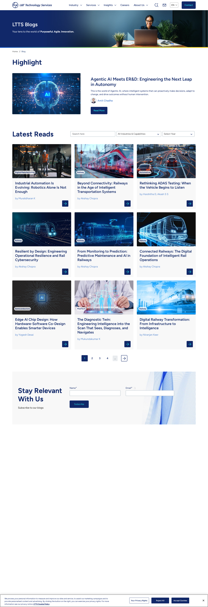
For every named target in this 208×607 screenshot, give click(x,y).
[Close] (203, 600)
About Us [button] (139, 5)
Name (73, 388)
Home (15, 51)
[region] (104, 600)
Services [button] (91, 5)
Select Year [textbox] (169, 134)
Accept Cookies (180, 600)
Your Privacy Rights (139, 600)
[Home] (32, 5)
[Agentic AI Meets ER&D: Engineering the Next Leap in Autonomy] (104, 94)
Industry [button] (73, 5)
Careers (124, 5)
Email (128, 388)
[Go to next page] (124, 358)
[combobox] (138, 134)
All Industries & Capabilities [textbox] (131, 134)
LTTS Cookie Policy (41, 604)
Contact (189, 5)
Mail (164, 5)
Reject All (160, 600)
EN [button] (172, 5)
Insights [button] (108, 5)
